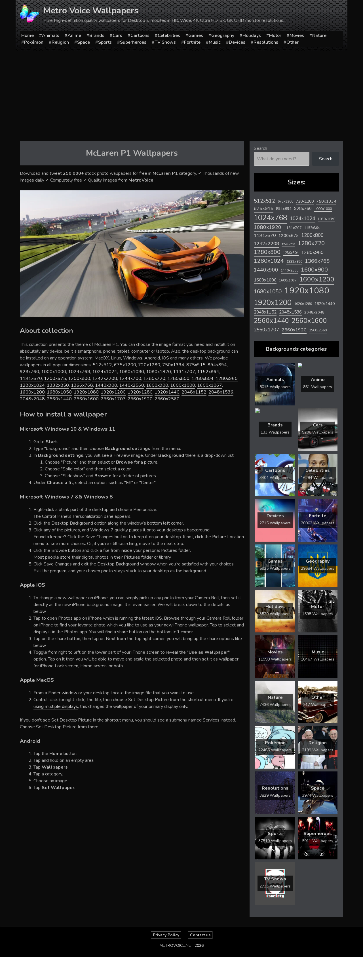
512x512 (102, 365)
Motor (275, 35)
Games (195, 35)
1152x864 (208, 372)
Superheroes (133, 42)
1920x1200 (113, 392)
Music (215, 42)
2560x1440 (59, 399)
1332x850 (58, 385)
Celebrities (169, 35)
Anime (74, 35)
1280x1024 (32, 385)
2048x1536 (220, 392)
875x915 (196, 365)
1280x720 (154, 378)
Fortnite (192, 42)
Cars (117, 35)
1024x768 (79, 372)
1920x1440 (167, 392)
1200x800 (79, 378)
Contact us (200, 935)
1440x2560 (131, 385)
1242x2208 (104, 378)
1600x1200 (32, 392)
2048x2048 (32, 399)
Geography (222, 35)
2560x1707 (113, 399)
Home (27, 35)
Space (83, 42)
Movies (297, 35)
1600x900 (157, 385)
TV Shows (165, 42)
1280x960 (227, 378)
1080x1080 (131, 372)
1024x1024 (104, 372)
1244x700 (130, 378)
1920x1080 (86, 392)
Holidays (251, 35)
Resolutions (266, 42)
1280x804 (202, 378)
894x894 (217, 365)
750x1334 (173, 365)
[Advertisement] (181, 94)
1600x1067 (209, 385)
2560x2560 (167, 399)
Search (260, 148)
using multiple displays (55, 706)
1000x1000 (53, 372)
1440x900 (106, 385)
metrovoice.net (176, 945)
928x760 (29, 372)
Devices (237, 42)
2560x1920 (140, 399)
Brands (96, 35)
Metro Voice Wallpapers (90, 10)
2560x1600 (86, 399)
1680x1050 (59, 392)
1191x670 (31, 378)
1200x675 (55, 378)
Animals (50, 35)
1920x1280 (140, 392)
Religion (60, 42)
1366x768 (82, 385)
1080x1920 (158, 372)
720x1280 (149, 365)
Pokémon (33, 42)
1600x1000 (182, 385)
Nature (319, 35)
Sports (105, 42)
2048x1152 (194, 392)
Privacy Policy (166, 935)
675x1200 (125, 365)
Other (292, 42)
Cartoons (139, 35)
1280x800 (178, 378)
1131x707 (184, 372)
